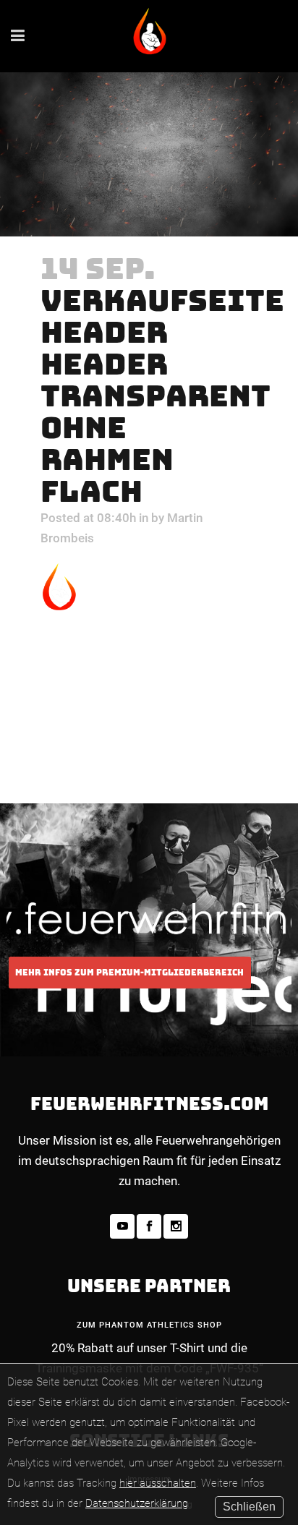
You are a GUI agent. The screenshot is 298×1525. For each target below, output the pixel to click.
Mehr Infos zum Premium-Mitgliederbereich (129, 972)
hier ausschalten (157, 1483)
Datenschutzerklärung (136, 1503)
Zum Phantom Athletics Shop (149, 1325)
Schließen (249, 1506)
